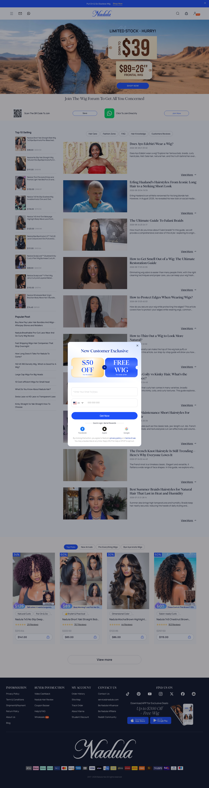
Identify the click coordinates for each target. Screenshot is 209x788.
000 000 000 (94, 403)
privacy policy (115, 438)
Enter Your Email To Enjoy (85, 392)
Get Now (104, 415)
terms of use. (130, 438)
